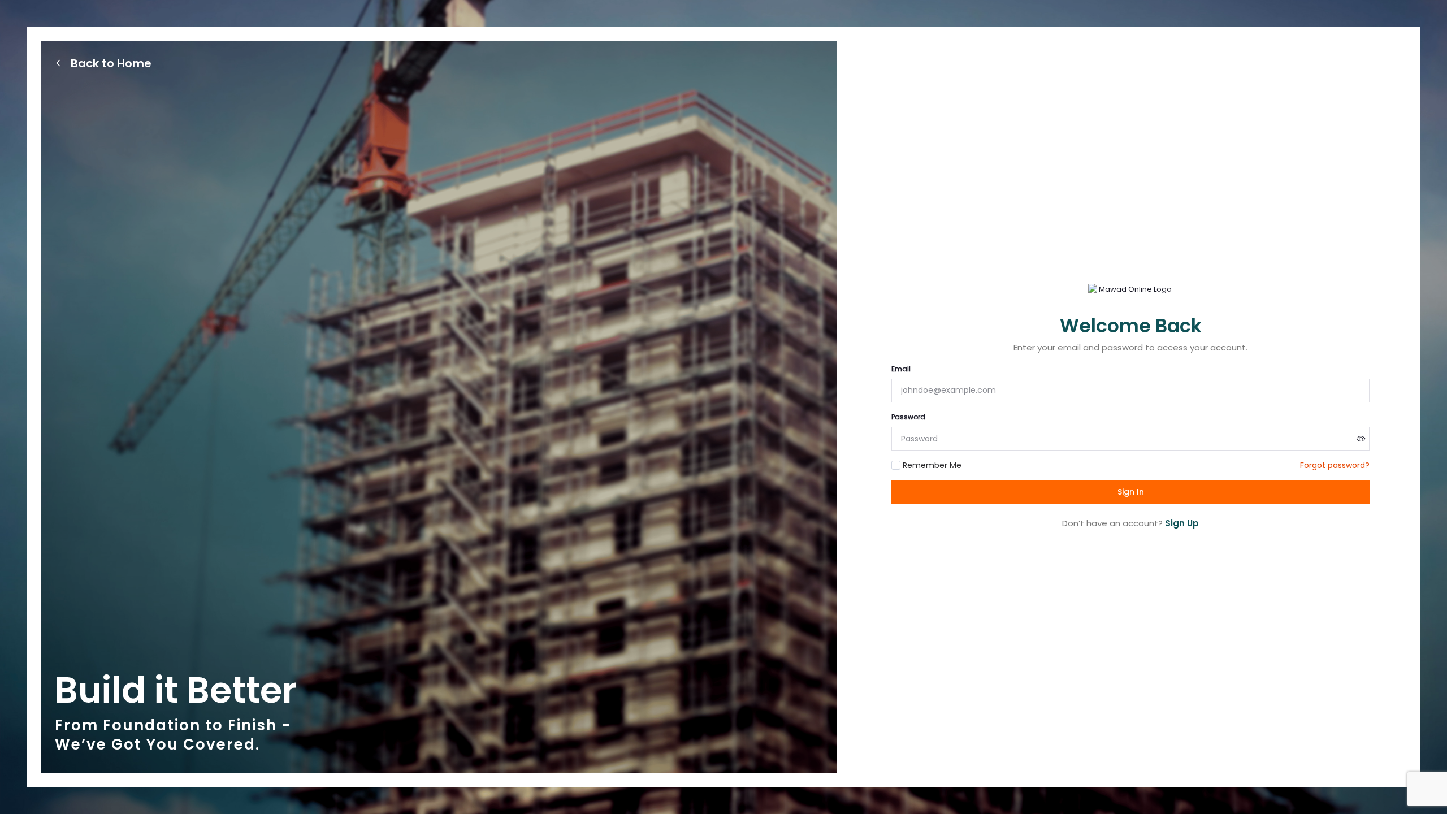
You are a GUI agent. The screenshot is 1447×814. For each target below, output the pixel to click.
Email (901, 369)
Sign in (1130, 491)
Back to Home (111, 63)
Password (908, 417)
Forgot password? (1335, 465)
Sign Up (1182, 523)
